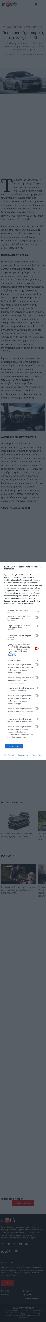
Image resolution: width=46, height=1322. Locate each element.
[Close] (41, 567)
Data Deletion (9, 755)
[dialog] (23, 661)
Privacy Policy (37, 755)
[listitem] (23, 611)
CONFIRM (14, 746)
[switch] (37, 617)
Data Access (23, 755)
